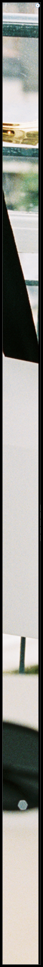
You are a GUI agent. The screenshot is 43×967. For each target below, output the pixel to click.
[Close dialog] (37, 5)
